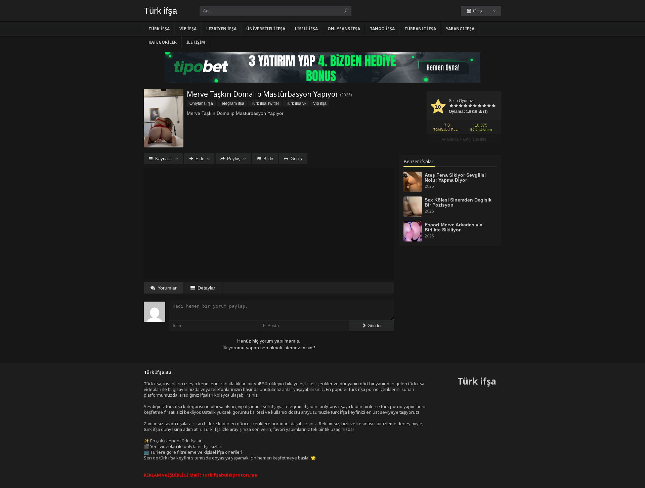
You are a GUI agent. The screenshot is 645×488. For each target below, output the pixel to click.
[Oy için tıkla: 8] (484, 106)
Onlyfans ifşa (344, 29)
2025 (346, 95)
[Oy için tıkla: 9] (488, 106)
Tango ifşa (382, 29)
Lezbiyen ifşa (221, 29)
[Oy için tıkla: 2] (456, 106)
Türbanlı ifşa (420, 29)
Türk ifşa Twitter (265, 103)
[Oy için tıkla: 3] (460, 106)
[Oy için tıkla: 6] (474, 106)
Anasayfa (450, 139)
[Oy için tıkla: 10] (493, 106)
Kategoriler (162, 42)
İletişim (195, 42)
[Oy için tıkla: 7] (479, 106)
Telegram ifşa (232, 103)
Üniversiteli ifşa (265, 29)
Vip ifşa (188, 29)
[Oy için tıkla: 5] (470, 106)
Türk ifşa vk (296, 103)
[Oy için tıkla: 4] (465, 106)
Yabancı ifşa (460, 29)
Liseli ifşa (306, 29)
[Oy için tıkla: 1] (451, 106)
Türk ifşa (160, 11)
